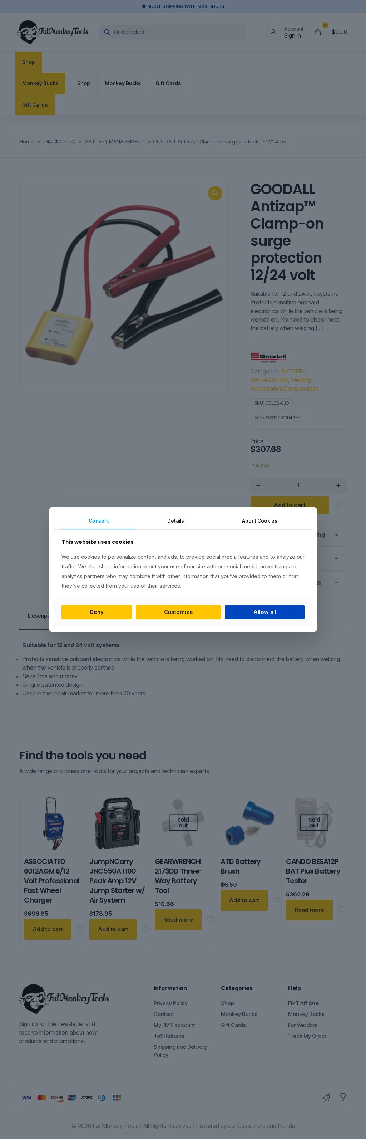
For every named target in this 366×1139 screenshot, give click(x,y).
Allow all (264, 611)
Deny (97, 611)
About (259, 521)
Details (175, 521)
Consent (99, 521)
